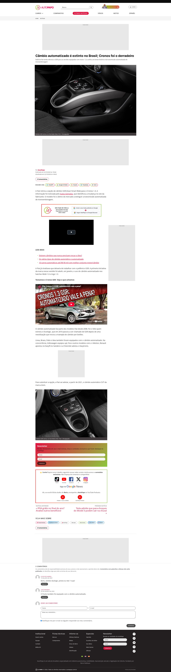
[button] (91, 7)
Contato (37, 644)
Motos (71, 640)
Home (36, 18)
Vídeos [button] (100, 13)
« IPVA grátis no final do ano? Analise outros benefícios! (50, 509)
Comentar (131, 625)
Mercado (74, 522)
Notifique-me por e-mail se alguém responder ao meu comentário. (67, 621)
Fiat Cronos (82, 522)
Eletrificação (73, 650)
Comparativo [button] (58, 13)
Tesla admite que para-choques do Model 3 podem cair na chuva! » (90, 510)
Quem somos (39, 637)
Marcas (54, 637)
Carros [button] (38, 13)
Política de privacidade (130, 669)
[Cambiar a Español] (89, 656)
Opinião (88, 637)
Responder (44, 584)
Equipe (37, 640)
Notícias (42, 18)
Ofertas (88, 650)
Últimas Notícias (74, 637)
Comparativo (56, 640)
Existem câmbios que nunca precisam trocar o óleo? (60, 255)
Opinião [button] (132, 13)
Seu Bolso (92, 522)
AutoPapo (41, 170)
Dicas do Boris (73, 644)
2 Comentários (42, 179)
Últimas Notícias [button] (80, 13)
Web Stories (89, 647)
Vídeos (101, 522)
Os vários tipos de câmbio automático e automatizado (61, 259)
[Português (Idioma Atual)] (82, 656)
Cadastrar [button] (42, 463)
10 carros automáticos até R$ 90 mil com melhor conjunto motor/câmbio (69, 262)
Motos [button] (116, 13)
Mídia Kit (38, 647)
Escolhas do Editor (53, 522)
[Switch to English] (85, 656)
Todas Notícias (41, 522)
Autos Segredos (66, 194)
